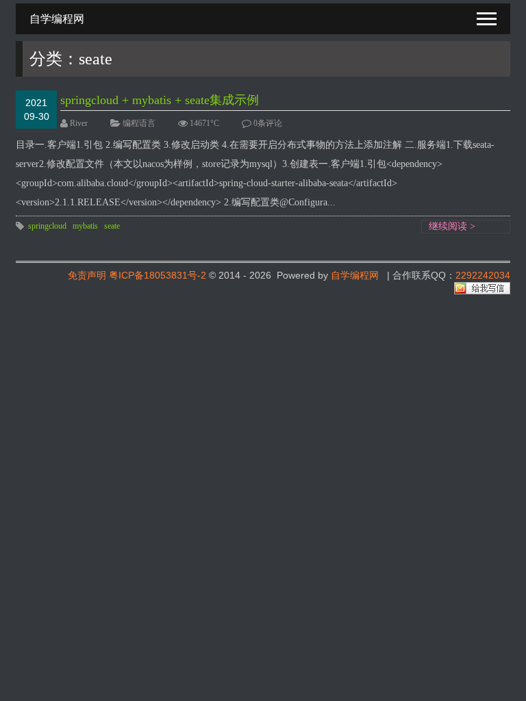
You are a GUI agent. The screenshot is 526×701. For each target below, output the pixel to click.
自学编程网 (355, 275)
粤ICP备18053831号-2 (157, 275)
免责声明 (87, 275)
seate (112, 226)
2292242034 (482, 275)
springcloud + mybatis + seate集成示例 (159, 100)
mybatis (85, 226)
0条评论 (267, 123)
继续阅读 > (452, 226)
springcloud (47, 226)
